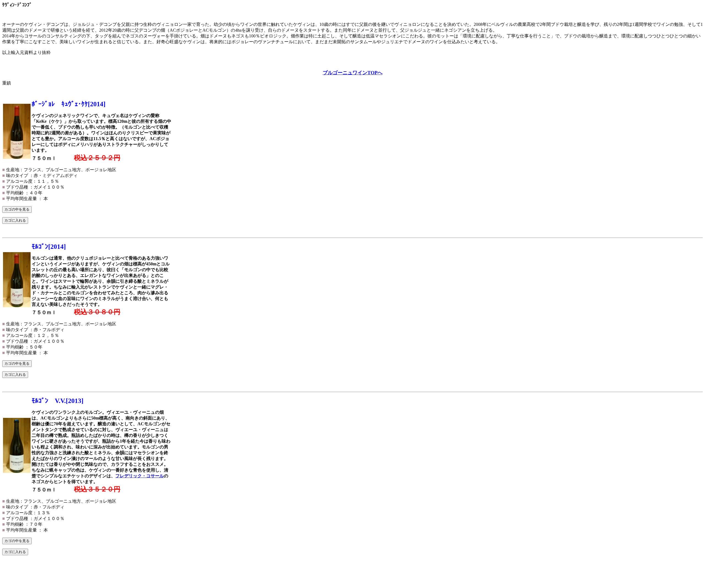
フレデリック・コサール (139, 475)
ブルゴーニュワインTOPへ (353, 72)
